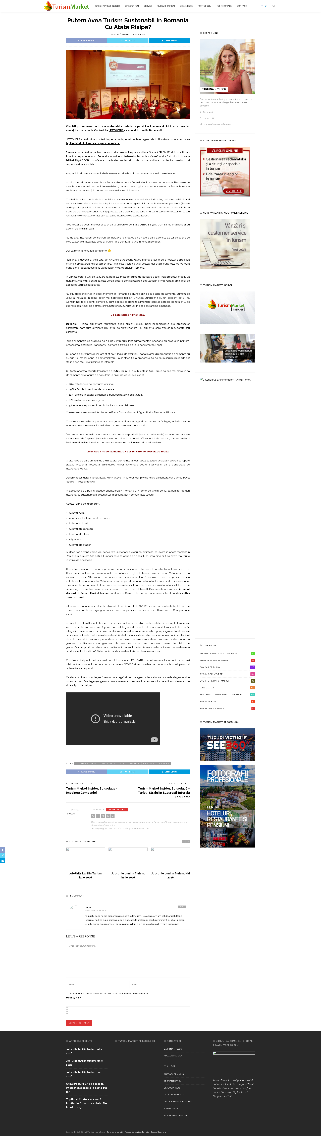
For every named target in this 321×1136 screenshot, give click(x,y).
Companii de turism (227, 667)
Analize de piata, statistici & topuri (227, 653)
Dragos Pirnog (172, 1088)
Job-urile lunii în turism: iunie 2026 (84, 1062)
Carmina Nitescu (86, 764)
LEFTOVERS (116, 130)
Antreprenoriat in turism (227, 660)
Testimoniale (224, 6)
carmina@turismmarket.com (217, 124)
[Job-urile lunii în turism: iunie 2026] (128, 859)
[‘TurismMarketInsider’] (227, 307)
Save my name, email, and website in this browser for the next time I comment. (109, 993)
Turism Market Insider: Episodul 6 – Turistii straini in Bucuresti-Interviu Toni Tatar (164, 793)
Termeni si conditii (115, 1132)
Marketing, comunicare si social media (227, 694)
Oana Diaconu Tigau (174, 1095)
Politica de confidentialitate (137, 1132)
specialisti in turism (156, 764)
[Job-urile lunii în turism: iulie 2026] (85, 859)
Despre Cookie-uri (158, 1132)
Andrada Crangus (174, 1074)
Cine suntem (132, 6)
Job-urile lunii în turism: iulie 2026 (84, 1051)
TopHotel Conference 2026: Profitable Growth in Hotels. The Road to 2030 (87, 1103)
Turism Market (227, 701)
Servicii (148, 6)
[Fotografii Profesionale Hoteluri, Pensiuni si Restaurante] (227, 806)
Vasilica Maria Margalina (178, 1101)
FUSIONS (118, 371)
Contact (242, 6)
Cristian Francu (172, 1081)
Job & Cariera (227, 688)
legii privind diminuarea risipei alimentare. (93, 143)
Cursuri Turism (166, 6)
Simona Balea (171, 1108)
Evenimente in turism (227, 674)
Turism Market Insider (107, 6)
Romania (134, 764)
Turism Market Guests (176, 1115)
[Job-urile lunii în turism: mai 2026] (170, 859)
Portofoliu (204, 6)
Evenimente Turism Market (227, 681)
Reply (182, 907)
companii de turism (113, 764)
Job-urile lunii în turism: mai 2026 (83, 1074)
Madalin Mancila (173, 1056)
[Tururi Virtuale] (227, 744)
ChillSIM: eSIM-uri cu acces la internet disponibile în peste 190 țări (87, 1087)
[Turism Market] (66, 5)
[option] (85, 864)
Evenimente (186, 6)
